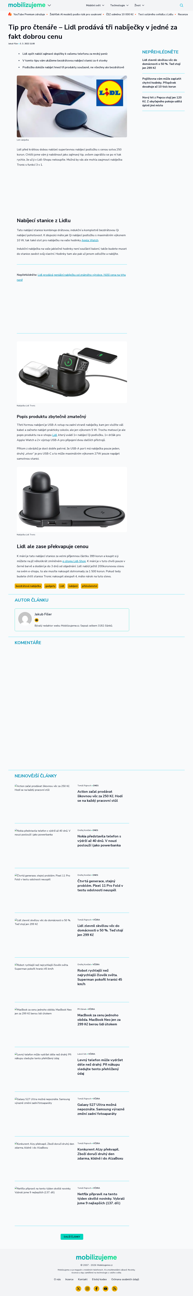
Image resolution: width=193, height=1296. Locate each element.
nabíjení (73, 586)
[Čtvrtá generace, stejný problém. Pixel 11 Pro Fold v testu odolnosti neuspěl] (44, 890)
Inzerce (69, 1279)
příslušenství (89, 586)
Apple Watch (90, 240)
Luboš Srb (81, 1054)
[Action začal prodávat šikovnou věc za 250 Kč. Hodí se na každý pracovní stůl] (44, 801)
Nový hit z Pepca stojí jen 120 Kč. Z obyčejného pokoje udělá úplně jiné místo (162, 101)
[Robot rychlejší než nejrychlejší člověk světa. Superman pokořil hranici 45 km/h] (44, 979)
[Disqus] (96, 686)
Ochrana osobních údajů (125, 1279)
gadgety (50, 586)
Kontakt (82, 1279)
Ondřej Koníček (84, 830)
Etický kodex (99, 1279)
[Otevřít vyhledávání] (181, 5)
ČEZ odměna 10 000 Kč (119, 14)
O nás (57, 1279)
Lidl (54, 435)
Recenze (183, 14)
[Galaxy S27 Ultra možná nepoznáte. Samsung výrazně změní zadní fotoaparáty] (44, 1114)
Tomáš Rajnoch (84, 785)
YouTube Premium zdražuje (29, 14)
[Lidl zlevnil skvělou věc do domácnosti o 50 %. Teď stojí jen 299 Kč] (44, 935)
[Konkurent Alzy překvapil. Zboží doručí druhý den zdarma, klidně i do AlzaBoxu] (44, 1158)
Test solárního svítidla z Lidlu (155, 14)
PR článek (81, 1009)
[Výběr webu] (49, 5)
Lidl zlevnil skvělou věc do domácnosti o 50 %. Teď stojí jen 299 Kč (161, 64)
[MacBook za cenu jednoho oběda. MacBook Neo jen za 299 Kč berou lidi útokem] (44, 1024)
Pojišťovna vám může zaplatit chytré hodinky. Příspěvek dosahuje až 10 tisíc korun (161, 83)
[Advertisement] (72, 190)
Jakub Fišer (13, 43)
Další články (72, 1236)
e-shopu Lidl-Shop (74, 561)
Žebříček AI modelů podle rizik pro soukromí (75, 14)
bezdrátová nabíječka (28, 586)
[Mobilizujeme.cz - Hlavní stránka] (26, 5)
